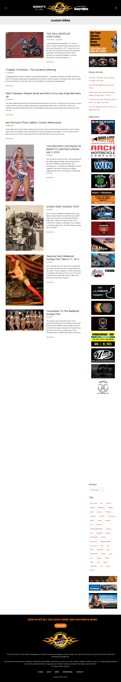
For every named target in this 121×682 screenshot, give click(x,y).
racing (99, 558)
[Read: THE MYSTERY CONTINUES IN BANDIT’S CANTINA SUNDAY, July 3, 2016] (20, 173)
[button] (116, 8)
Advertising (67, 672)
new (108, 546)
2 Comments (50, 39)
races (91, 558)
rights (92, 562)
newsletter (100, 550)
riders (107, 558)
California (99, 512)
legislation (99, 533)
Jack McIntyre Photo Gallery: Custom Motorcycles (33, 122)
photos (103, 554)
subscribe (93, 566)
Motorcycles (106, 541)
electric (92, 520)
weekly (108, 566)
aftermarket (93, 503)
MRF (102, 546)
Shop (98, 562)
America (108, 503)
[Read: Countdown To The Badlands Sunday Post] (24, 320)
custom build (111, 516)
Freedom (99, 524)
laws (91, 533)
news (91, 550)
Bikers (110, 507)
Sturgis (105, 562)
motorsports (93, 546)
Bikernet (101, 508)
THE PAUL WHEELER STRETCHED (58, 35)
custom (101, 516)
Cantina (108, 512)
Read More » (50, 62)
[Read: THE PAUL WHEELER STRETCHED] (24, 45)
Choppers (93, 516)
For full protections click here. (60, 666)
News (57, 672)
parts (108, 550)
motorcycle (93, 541)
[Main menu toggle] (6, 8)
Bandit (92, 508)
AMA (101, 503)
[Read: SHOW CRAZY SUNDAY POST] (24, 228)
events (107, 520)
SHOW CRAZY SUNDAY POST (62, 206)
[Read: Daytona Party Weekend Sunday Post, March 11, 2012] (24, 280)
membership (94, 537)
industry (108, 529)
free (91, 524)
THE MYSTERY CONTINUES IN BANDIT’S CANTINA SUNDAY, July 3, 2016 (63, 149)
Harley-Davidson (96, 529)
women (92, 570)
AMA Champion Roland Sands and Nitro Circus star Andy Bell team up (43, 95)
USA (101, 566)
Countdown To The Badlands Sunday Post (62, 312)
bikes (91, 512)
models (103, 537)
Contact (80, 672)
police (110, 554)
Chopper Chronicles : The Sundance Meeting (31, 69)
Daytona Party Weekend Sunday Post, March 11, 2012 (62, 257)
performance (94, 554)
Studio (40, 672)
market (108, 533)
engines (99, 520)
